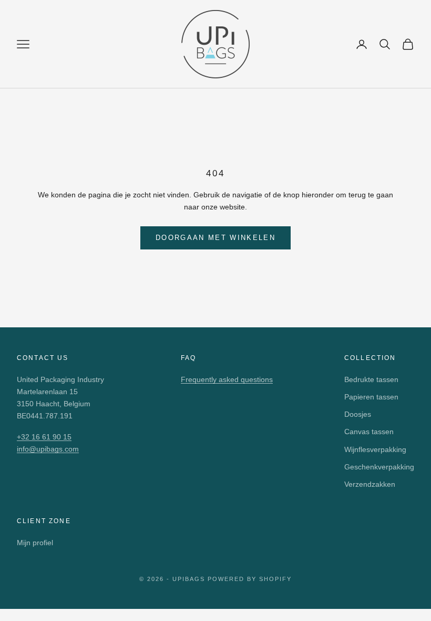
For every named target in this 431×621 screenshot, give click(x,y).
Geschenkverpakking (379, 467)
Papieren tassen (371, 397)
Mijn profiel (35, 542)
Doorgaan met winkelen (215, 238)
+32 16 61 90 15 (44, 437)
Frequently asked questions (227, 379)
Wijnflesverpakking (375, 449)
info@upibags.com (48, 449)
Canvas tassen (369, 431)
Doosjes (357, 414)
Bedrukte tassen (371, 379)
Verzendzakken (369, 484)
